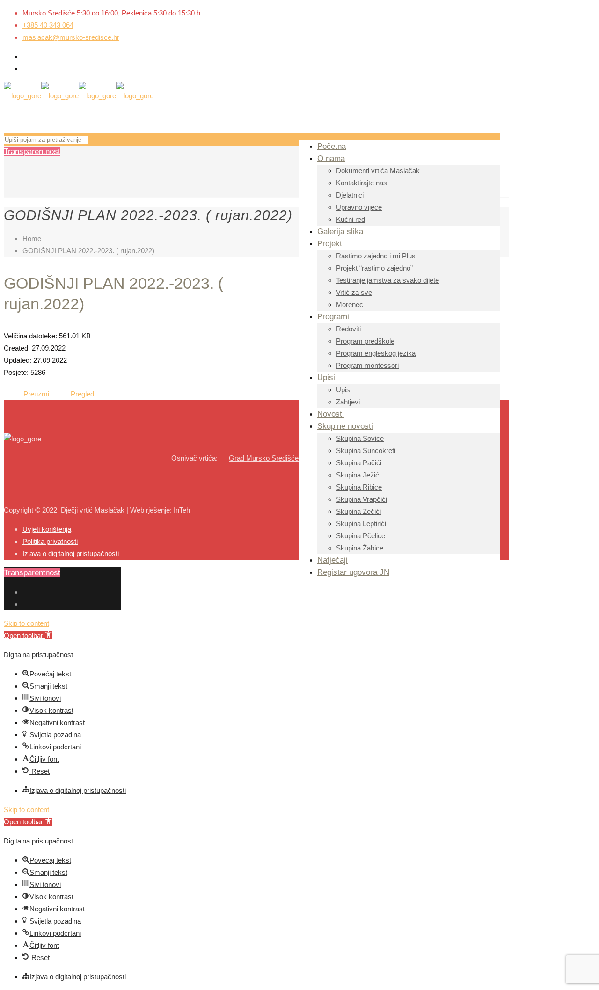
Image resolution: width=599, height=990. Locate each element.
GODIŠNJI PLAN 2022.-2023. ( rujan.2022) (88, 251)
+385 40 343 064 (47, 25)
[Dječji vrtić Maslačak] (78, 95)
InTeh (182, 510)
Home (31, 238)
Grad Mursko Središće (264, 458)
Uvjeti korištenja (46, 529)
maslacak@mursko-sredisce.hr (70, 37)
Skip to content (26, 623)
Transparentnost (32, 151)
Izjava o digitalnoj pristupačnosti (70, 553)
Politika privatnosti (50, 541)
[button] (28, 635)
